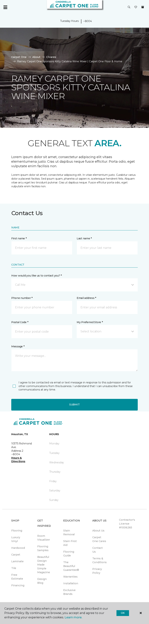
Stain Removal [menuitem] (69, 532)
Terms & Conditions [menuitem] (99, 560)
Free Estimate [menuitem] (17, 576)
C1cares (51, 57)
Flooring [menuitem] (16, 530)
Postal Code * (19, 322)
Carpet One (19, 57)
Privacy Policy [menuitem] (97, 570)
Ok (123, 613)
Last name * (84, 238)
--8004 (87, 21)
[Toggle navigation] (5, 7)
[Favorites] (135, 7)
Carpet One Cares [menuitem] (99, 539)
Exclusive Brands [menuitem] (69, 592)
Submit (74, 404)
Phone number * (22, 298)
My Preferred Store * (90, 322)
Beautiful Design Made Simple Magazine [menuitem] (43, 564)
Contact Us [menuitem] (97, 549)
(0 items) (142, 7)
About (36, 57)
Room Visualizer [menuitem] (43, 537)
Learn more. (73, 617)
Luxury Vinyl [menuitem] (15, 539)
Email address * (86, 298)
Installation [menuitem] (70, 583)
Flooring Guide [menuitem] (68, 553)
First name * (19, 238)
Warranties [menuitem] (70, 576)
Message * (17, 346)
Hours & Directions (18, 459)
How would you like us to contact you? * (36, 275)
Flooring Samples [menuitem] (43, 548)
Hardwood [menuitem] (18, 548)
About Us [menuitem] (98, 530)
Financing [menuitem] (17, 585)
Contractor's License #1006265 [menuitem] (127, 523)
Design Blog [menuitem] (42, 580)
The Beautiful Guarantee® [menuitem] (71, 566)
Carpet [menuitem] (15, 554)
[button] (129, 7)
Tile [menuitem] (13, 568)
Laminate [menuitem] (17, 561)
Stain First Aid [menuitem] (70, 543)
